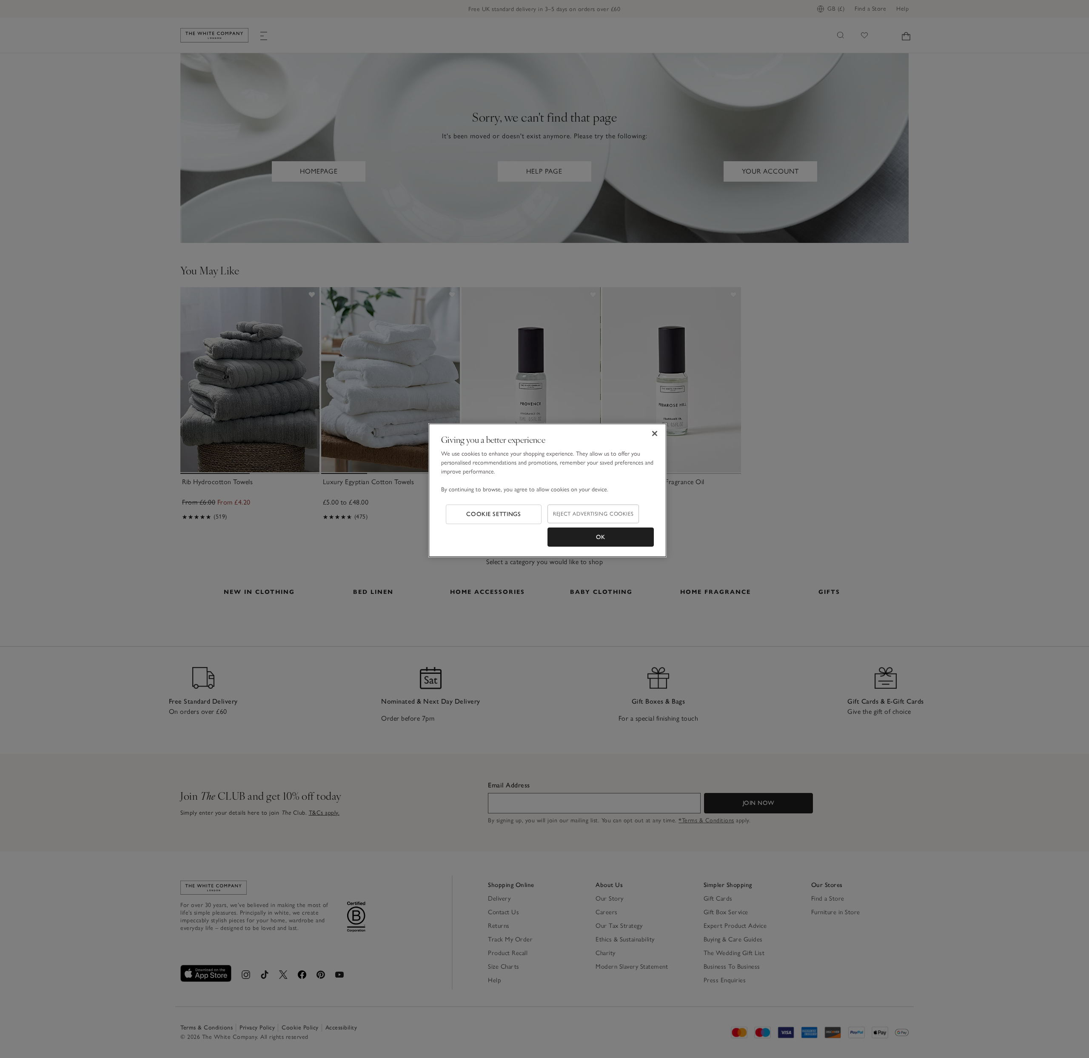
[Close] (654, 433)
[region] (547, 490)
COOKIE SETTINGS (493, 514)
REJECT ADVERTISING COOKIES (593, 513)
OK (600, 537)
